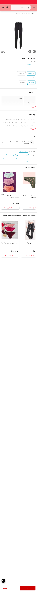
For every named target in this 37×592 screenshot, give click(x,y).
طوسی (30, 73)
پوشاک (22, 158)
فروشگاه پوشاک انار (30, 13)
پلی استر (15, 155)
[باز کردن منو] (33, 7)
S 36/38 (31, 82)
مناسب (27, 158)
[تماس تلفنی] (3, 581)
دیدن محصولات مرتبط (27, 588)
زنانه (8, 158)
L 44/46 (22, 82)
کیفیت (27, 155)
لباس (4, 158)
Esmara (21, 155)
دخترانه (17, 158)
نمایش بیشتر (33, 107)
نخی (27, 161)
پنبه (12, 158)
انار (11, 155)
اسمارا (7, 155)
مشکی (20, 73)
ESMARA (29, 65)
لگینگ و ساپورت (19, 13)
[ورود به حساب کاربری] (7, 7)
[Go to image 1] (3, 52)
